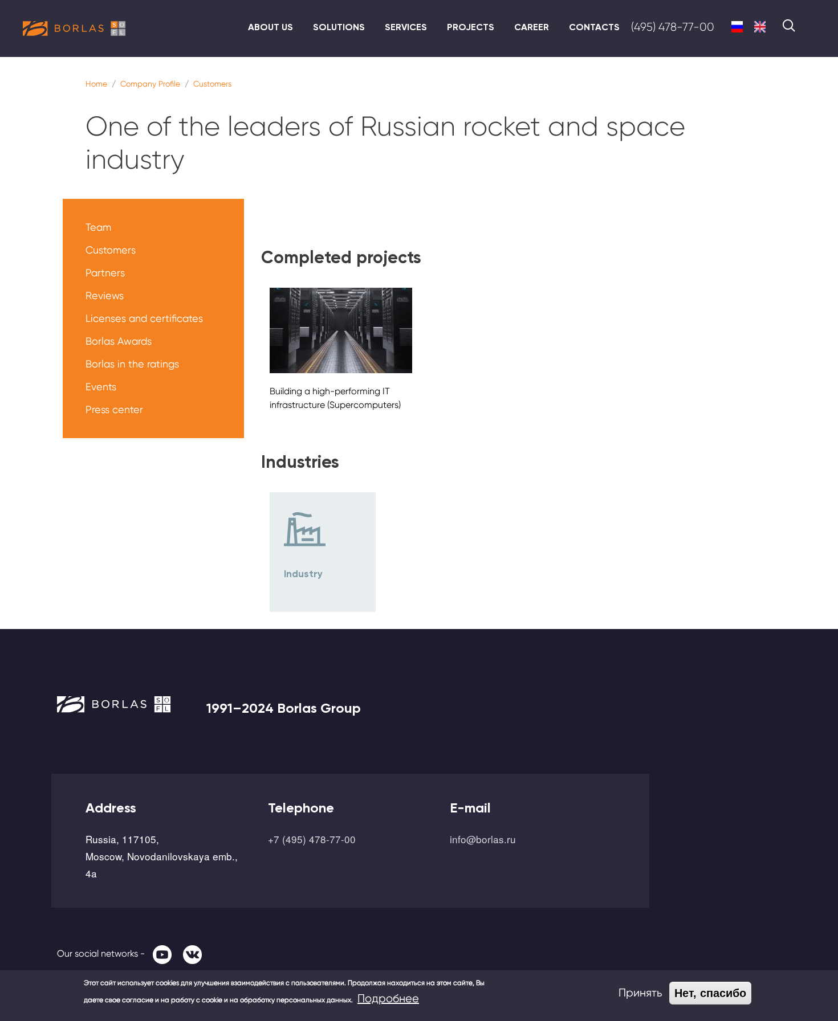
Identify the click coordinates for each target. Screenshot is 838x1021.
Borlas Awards (119, 341)
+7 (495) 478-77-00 (312, 839)
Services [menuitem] (406, 27)
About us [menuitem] (270, 27)
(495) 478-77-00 (672, 27)
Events (101, 387)
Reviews (105, 295)
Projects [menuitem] (470, 27)
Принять (640, 992)
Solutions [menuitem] (339, 27)
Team (98, 227)
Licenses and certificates (144, 318)
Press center (114, 409)
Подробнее (388, 998)
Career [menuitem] (531, 27)
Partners (105, 273)
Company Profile (150, 84)
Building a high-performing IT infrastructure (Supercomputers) (335, 398)
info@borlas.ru (483, 839)
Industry (303, 573)
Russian (737, 27)
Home (96, 84)
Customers (212, 84)
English (760, 27)
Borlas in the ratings (132, 364)
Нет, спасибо (710, 993)
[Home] (74, 28)
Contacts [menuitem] (594, 27)
